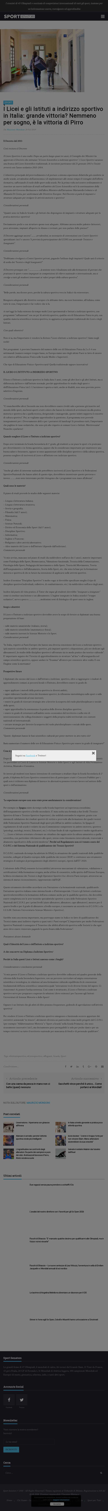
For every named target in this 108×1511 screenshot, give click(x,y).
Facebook (30, 755)
